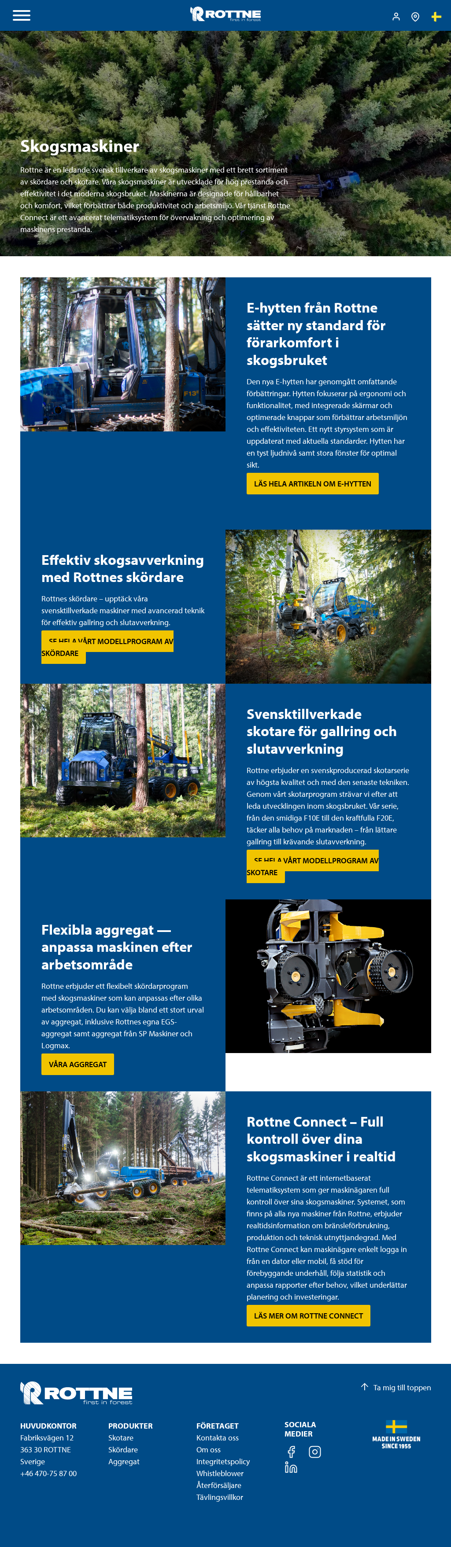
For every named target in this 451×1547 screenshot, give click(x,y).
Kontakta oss (217, 1438)
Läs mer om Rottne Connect (308, 1316)
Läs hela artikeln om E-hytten (312, 484)
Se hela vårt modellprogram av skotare (313, 866)
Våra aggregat (78, 1064)
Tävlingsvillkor (219, 1497)
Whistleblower (220, 1473)
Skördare (123, 1449)
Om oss (208, 1449)
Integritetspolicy (223, 1461)
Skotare (120, 1438)
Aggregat (124, 1461)
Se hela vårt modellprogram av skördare (107, 647)
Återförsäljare (218, 1485)
